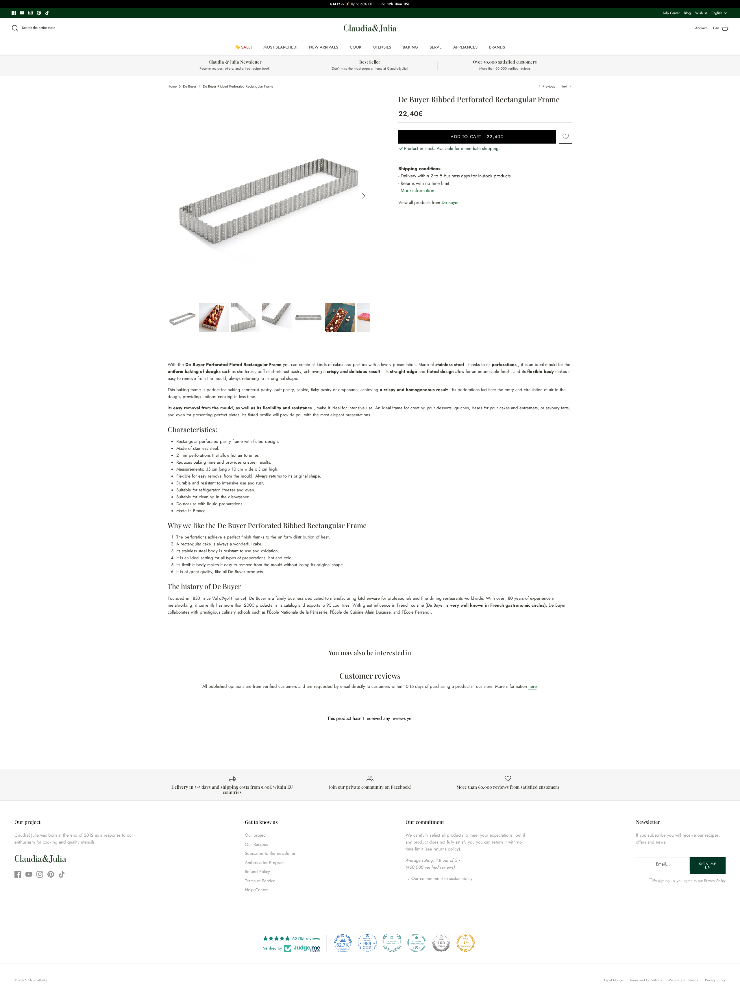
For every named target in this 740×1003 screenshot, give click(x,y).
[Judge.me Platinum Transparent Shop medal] (416, 943)
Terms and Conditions (646, 980)
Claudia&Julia (37, 980)
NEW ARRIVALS (323, 47)
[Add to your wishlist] (565, 137)
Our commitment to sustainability (441, 878)
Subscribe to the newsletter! (271, 853)
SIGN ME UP (707, 865)
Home (172, 86)
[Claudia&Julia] (370, 28)
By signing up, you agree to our (689, 880)
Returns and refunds (683, 980)
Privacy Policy (715, 880)
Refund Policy (257, 871)
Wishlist (701, 13)
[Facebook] (14, 13)
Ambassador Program (265, 862)
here (532, 686)
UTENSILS (382, 47)
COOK (356, 47)
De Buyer (189, 86)
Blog (687, 13)
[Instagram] (30, 13)
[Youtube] (22, 13)
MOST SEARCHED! (280, 47)
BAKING (410, 47)
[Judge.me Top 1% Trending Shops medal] (465, 943)
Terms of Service (260, 881)
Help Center (671, 13)
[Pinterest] (39, 13)
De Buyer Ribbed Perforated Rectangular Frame (238, 86)
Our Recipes (256, 844)
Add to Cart (477, 136)
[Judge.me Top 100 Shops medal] (441, 943)
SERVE (436, 47)
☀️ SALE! (243, 47)
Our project (256, 835)
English (716, 13)
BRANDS (497, 47)
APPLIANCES (465, 47)
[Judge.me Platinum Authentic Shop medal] (392, 943)
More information (417, 190)
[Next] (363, 196)
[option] (269, 196)
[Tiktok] (47, 13)
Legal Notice (613, 980)
